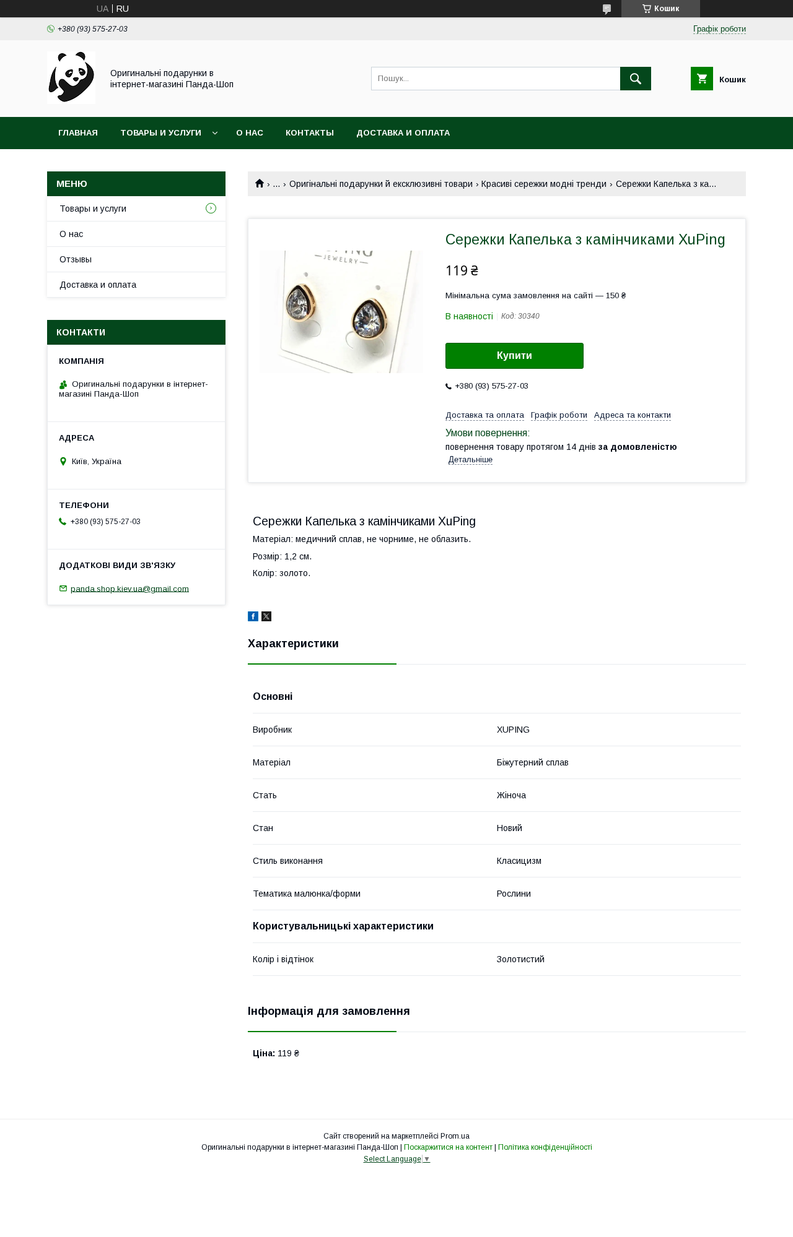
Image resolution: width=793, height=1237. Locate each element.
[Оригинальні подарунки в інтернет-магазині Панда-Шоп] (71, 101)
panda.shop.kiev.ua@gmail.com (130, 588)
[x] (266, 618)
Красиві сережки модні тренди (544, 184)
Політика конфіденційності (545, 1147)
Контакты (310, 132)
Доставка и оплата (403, 132)
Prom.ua (455, 1136)
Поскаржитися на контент (448, 1147)
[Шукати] (635, 78)
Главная (78, 132)
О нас (249, 132)
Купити (514, 355)
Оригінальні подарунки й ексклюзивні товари (381, 184)
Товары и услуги (160, 132)
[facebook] (253, 618)
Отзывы (75, 259)
